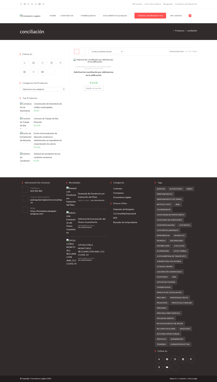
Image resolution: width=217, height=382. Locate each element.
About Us (173, 378)
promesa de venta (179, 297)
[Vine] (43, 4)
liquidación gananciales (169, 272)
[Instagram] (35, 4)
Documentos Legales (104, 66)
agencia (161, 189)
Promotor (162, 303)
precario (161, 297)
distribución (163, 246)
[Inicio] (171, 30)
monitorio (162, 277)
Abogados (168, 4)
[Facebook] (25, 4)
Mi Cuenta (137, 4)
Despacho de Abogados (123, 209)
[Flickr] (24, 72)
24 (190, 51)
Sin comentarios (97, 200)
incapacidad (163, 251)
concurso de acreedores (169, 220)
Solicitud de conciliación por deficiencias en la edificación (94, 73)
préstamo (162, 308)
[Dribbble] (32, 4)
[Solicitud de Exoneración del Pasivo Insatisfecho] (71, 222)
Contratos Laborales (167, 230)
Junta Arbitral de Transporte (171, 256)
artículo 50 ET (164, 204)
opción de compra (166, 282)
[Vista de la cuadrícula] (76, 51)
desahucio (179, 235)
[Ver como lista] (83, 51)
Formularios (88, 68)
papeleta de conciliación (169, 292)
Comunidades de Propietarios (86, 66)
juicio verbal (180, 251)
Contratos (117, 188)
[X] (21, 4)
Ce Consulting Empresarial (124, 213)
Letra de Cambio (165, 266)
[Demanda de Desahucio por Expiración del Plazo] (71, 196)
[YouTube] (39, 4)
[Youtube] (42, 72)
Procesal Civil (98, 68)
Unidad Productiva (179, 344)
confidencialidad (165, 225)
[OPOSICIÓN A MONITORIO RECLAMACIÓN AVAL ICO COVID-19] (71, 252)
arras (189, 189)
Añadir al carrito (93, 88)
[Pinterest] (28, 4)
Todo (194, 51)
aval (178, 204)
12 (186, 51)
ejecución (179, 246)
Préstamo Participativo (168, 313)
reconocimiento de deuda (170, 323)
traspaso (161, 344)
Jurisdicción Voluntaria (169, 261)
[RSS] (46, 4)
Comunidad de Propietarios (170, 215)
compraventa (163, 209)
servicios (161, 339)
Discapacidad (176, 240)
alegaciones (176, 189)
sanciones (185, 329)
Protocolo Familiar (182, 303)
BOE (115, 218)
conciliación (192, 30)
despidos (161, 240)
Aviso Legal (192, 378)
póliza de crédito (165, 318)
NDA (174, 277)
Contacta (182, 378)
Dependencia (163, 235)
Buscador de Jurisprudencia (125, 222)
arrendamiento (164, 194)
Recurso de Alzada (166, 329)
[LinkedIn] (51, 63)
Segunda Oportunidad (168, 334)
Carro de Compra (153, 4)
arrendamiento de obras (169, 199)
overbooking (164, 287)
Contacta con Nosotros (186, 4)
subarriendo (177, 339)
